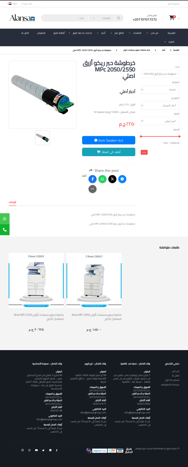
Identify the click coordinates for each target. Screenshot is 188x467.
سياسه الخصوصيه (170, 384)
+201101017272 (141, 390)
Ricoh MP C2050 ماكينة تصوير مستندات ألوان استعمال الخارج (97, 316)
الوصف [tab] (12, 202)
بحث (177, 67)
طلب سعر (28, 4)
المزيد (171, 41)
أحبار (103, 33)
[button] (174, 17)
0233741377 (99, 403)
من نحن (154, 33)
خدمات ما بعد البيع (82, 33)
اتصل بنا (25, 33)
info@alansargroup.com (137, 412)
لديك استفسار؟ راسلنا (110, 140)
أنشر (84, 176)
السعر (176, 129)
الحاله (176, 114)
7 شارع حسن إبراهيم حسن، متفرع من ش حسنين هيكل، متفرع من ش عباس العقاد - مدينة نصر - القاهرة (131, 378)
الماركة (175, 82)
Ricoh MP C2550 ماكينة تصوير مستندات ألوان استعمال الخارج (39, 316)
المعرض (41, 33)
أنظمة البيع (59, 33)
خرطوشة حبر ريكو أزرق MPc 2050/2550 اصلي (92, 50)
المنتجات (137, 33)
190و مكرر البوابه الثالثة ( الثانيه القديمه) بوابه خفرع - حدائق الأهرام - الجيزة (87, 378)
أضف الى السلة (111, 152)
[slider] (141, 136)
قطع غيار (119, 33)
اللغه (15, 4)
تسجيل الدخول (173, 3)
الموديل (175, 98)
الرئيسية (171, 33)
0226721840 (143, 403)
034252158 (56, 410)
